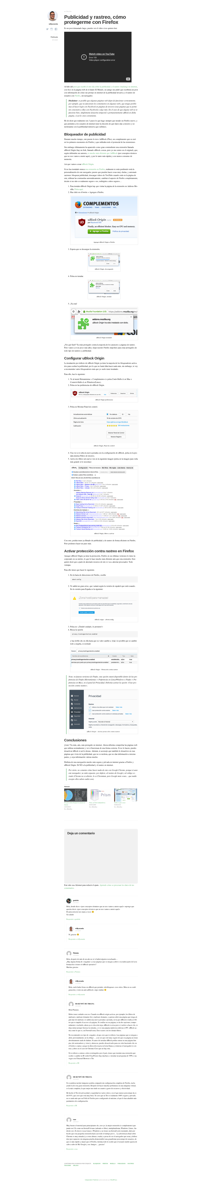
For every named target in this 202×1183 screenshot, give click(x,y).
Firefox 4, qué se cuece (119, 803)
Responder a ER (74, 1063)
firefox (105, 1163)
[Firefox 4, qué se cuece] (125, 795)
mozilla (113, 1163)
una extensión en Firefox (95, 169)
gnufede (76, 900)
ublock (75, 1165)
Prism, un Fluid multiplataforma (97, 803)
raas (74, 1119)
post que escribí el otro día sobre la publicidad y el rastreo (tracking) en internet (105, 86)
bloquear (96, 1163)
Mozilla (68, 11)
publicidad (122, 1163)
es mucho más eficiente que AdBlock (102, 153)
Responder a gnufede (73, 919)
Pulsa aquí (78, 189)
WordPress (113, 1180)
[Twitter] (47, 28)
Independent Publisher (91, 1180)
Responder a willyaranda (77, 939)
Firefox (77, 95)
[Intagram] (52, 28)
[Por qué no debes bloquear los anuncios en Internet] (75, 795)
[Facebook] (56, 28)
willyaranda (53, 24)
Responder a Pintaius (73, 972)
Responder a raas (72, 1149)
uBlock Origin (88, 164)
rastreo (131, 1163)
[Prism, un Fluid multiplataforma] (100, 795)
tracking (67, 1165)
